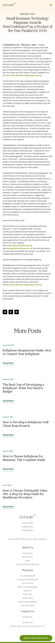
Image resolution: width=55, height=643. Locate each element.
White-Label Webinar (27, 601)
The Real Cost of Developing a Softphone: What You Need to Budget (23, 388)
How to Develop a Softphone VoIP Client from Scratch (26, 423)
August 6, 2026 (8, 451)
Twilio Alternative (27, 605)
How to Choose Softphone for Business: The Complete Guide (24, 458)
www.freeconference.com (20, 245)
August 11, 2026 (8, 417)
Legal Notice (27, 526)
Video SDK (27, 594)
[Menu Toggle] (50, 4)
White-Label (27, 598)
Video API (27, 590)
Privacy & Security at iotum (27, 564)
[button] (5, 312)
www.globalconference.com (19, 248)
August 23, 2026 (8, 345)
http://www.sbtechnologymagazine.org (23, 75)
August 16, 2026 (8, 379)
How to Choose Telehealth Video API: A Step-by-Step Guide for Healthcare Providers (25, 494)
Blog (28, 560)
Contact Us (27, 553)
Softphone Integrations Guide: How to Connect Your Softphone (27, 352)
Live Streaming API (27, 575)
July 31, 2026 (7, 485)
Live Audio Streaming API (27, 579)
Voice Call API (27, 583)
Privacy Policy (27, 523)
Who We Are (27, 557)
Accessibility (27, 530)
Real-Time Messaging (27, 587)
